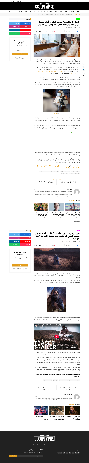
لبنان (54, 380)
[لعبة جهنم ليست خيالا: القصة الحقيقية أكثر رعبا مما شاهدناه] (72, 410)
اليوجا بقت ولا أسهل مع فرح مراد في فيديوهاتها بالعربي (46, 181)
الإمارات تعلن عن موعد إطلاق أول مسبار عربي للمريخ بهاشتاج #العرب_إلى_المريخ (45, 388)
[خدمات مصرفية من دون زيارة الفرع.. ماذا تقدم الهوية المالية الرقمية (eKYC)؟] (41, 207)
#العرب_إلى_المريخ (57, 71)
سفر (56, 11)
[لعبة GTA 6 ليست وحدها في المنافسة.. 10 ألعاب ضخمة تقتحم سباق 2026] (72, 207)
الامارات (72, 171)
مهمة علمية (63, 173)
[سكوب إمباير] (44, 6)
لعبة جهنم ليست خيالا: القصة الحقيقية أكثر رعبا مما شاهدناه (73, 418)
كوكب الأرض (42, 171)
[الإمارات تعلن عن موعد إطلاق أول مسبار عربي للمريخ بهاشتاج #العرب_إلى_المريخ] (57, 45)
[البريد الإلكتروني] (84, 75)
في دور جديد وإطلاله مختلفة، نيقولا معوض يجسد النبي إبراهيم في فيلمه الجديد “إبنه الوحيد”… (68, 182)
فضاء (46, 171)
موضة (66, 11)
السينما (56, 314)
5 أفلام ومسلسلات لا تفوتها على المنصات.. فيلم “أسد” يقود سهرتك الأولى (57, 418)
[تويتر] (84, 66)
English (77, 1)
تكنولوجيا (37, 11)
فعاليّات (72, 11)
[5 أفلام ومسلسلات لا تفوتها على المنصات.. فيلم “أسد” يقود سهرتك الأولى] (56, 410)
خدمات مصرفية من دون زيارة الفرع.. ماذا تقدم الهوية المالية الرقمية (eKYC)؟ (41, 214)
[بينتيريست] (84, 72)
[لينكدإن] (84, 69)
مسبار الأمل (71, 173)
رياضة (31, 11)
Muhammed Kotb (72, 241)
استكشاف (77, 171)
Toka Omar (73, 27)
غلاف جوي (50, 171)
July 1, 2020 (73, 73)
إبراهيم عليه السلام (72, 380)
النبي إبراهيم (61, 380)
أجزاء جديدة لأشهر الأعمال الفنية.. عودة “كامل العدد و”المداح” (41, 418)
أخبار (78, 11)
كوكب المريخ (77, 173)
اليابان (58, 171)
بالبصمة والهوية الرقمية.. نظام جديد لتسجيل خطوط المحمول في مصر (58, 214)
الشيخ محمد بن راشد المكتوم (65, 171)
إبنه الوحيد (66, 380)
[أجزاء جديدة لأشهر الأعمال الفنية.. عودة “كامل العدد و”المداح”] (41, 410)
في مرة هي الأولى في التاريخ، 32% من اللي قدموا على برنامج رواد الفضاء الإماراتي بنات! (57, 167)
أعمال (43, 11)
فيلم (57, 380)
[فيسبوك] (84, 63)
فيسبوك (55, 113)
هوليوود (45, 380)
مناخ (67, 173)
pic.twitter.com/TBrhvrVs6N (45, 71)
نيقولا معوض (50, 380)
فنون (61, 11)
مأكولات (50, 11)
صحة (26, 11)
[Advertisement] (20, 71)
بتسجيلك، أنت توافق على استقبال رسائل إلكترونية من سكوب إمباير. (19, 57)
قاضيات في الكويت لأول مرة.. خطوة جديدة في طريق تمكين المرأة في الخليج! (68, 388)
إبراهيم (78, 380)
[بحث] (10, 11)
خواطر (20, 11)
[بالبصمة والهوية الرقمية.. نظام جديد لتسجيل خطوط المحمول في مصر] (56, 207)
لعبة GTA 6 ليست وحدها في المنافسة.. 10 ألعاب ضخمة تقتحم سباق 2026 (73, 214)
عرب (54, 171)
